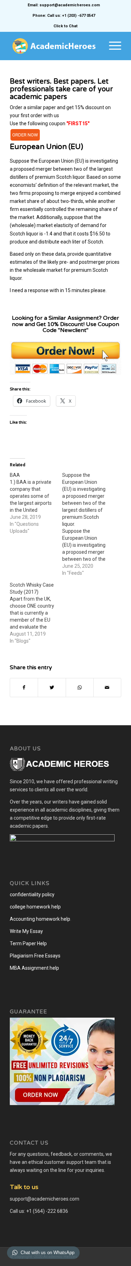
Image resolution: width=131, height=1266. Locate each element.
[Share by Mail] (107, 687)
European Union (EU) (46, 146)
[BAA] (36, 503)
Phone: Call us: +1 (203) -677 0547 (63, 15)
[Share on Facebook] (24, 687)
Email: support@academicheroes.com (64, 5)
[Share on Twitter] (51, 687)
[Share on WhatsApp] (79, 687)
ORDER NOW (25, 134)
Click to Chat (65, 26)
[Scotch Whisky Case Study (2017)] (36, 612)
